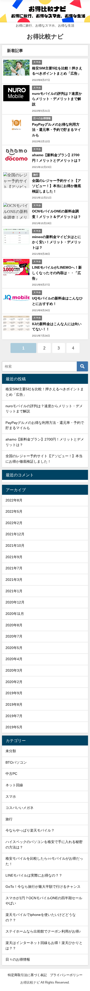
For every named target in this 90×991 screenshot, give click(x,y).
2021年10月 (15, 545)
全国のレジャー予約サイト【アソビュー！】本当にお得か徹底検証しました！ (56, 186)
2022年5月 (14, 511)
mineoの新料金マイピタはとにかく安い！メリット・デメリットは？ (56, 242)
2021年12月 (15, 534)
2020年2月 (14, 682)
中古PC (11, 773)
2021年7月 (14, 568)
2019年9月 (14, 693)
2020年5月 (14, 647)
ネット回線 (14, 785)
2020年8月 (14, 625)
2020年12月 (15, 602)
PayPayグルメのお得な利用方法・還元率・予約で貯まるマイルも (56, 130)
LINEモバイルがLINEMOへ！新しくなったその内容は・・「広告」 (57, 273)
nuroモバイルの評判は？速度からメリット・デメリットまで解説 (57, 99)
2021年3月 (14, 579)
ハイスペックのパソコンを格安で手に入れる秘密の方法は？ (44, 844)
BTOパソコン (16, 762)
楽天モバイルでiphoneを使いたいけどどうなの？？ (41, 917)
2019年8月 (14, 704)
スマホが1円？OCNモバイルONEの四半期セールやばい (44, 900)
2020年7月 (14, 636)
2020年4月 (14, 659)
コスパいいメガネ (20, 807)
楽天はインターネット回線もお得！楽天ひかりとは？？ (44, 945)
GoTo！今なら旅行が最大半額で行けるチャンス (43, 886)
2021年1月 (14, 591)
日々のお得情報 (18, 959)
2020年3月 (14, 670)
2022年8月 (14, 500)
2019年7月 (14, 716)
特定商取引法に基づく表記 (27, 975)
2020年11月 (15, 613)
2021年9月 (14, 557)
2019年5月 (14, 727)
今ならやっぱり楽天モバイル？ (30, 830)
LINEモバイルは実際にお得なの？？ (34, 875)
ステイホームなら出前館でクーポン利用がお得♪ (43, 931)
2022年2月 (14, 523)
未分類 (11, 751)
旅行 (9, 819)
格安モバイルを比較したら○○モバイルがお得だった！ (44, 861)
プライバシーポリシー (66, 975)
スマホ (11, 796)
